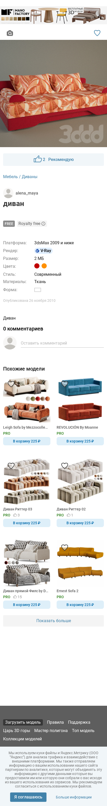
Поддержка (79, 722)
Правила (55, 722)
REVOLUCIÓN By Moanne (77, 427)
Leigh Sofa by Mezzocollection (26, 427)
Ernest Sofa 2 (67, 591)
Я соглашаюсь (28, 797)
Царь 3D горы (16, 730)
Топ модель (83, 730)
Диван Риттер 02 (71, 509)
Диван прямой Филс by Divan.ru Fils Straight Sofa (26, 591)
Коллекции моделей (22, 738)
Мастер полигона (51, 730)
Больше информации (74, 797)
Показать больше (53, 620)
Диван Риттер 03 (17, 509)
